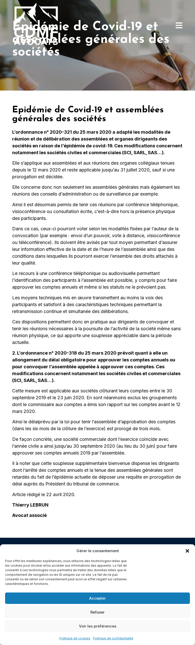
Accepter (97, 598)
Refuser (97, 612)
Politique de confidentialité (113, 638)
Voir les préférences (97, 626)
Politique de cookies (74, 638)
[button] (187, 550)
